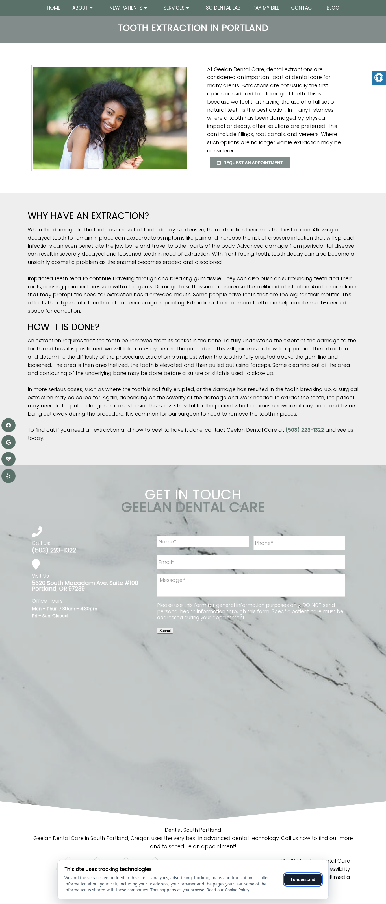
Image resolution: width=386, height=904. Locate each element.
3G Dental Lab (223, 8)
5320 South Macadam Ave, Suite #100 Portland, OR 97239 (85, 585)
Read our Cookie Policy (228, 889)
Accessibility (335, 868)
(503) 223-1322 (304, 429)
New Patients (125, 8)
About (80, 8)
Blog (333, 8)
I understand (303, 879)
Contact (303, 8)
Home (53, 8)
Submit (165, 631)
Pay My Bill (266, 8)
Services (174, 8)
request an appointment (252, 162)
